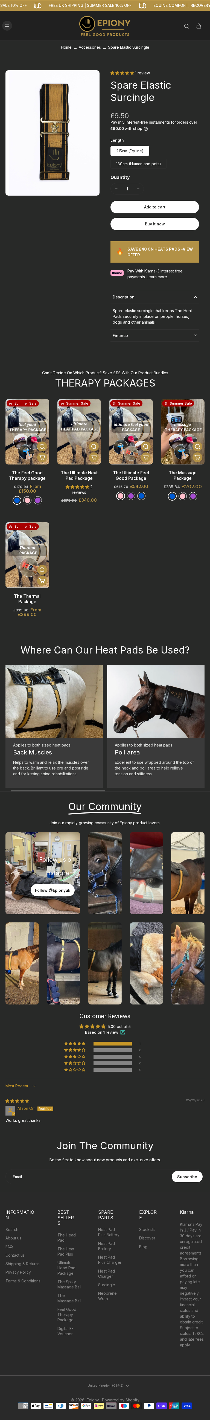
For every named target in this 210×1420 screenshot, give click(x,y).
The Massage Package (183, 475)
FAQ (9, 1246)
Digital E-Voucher (65, 1331)
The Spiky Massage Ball (69, 1284)
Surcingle (106, 1284)
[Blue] (17, 500)
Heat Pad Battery (106, 1246)
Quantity (120, 177)
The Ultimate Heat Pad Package (79, 475)
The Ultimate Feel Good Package (131, 475)
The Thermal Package (27, 598)
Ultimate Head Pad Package (66, 1268)
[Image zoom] (52, 133)
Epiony (93, 1400)
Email (17, 1176)
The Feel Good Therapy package (27, 475)
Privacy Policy (18, 1272)
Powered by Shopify (120, 1400)
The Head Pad (66, 1237)
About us (13, 1238)
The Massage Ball (69, 1298)
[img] (17, 1101)
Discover (147, 1238)
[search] (186, 25)
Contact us (15, 1255)
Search (11, 1229)
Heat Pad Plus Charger (109, 1260)
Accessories (90, 47)
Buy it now (155, 224)
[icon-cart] (198, 25)
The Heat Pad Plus (65, 1251)
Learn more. (157, 276)
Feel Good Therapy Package (66, 1314)
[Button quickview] (42, 446)
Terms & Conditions (22, 1281)
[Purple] (38, 500)
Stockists (147, 1229)
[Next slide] (200, 728)
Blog (143, 1246)
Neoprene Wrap (107, 1296)
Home (66, 47)
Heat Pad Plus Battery (108, 1232)
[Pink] (120, 496)
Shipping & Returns (22, 1263)
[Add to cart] (42, 457)
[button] (122, 73)
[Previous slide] (9, 728)
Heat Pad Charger (106, 1274)
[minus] (116, 188)
